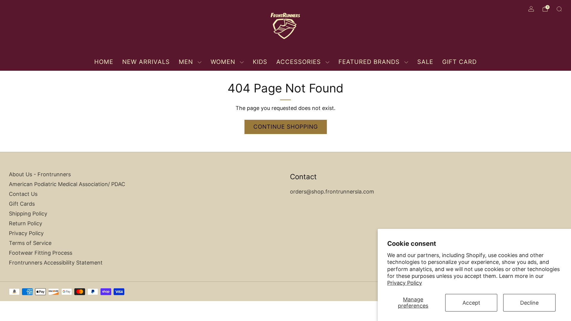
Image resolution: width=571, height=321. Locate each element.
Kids (260, 61)
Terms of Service (30, 243)
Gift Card (459, 61)
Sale (425, 61)
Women (223, 61)
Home (103, 61)
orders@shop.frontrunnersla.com (332, 191)
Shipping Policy (28, 213)
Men (186, 61)
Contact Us (23, 194)
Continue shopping (285, 126)
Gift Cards (22, 204)
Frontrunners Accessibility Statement (56, 262)
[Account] (531, 9)
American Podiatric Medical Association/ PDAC (67, 184)
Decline (529, 303)
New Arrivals (146, 61)
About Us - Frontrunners (40, 174)
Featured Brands (369, 61)
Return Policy (25, 223)
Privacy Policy (404, 283)
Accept (471, 303)
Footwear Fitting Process (40, 253)
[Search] (559, 9)
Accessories (298, 61)
